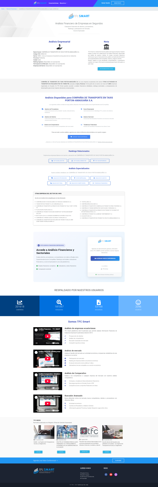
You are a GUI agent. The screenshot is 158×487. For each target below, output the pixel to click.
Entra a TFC (85, 451)
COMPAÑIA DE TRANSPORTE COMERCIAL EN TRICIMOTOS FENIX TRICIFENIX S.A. (101, 206)
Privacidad (84, 478)
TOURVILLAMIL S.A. (86, 202)
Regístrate (117, 3)
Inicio (2, 9)
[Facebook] (106, 474)
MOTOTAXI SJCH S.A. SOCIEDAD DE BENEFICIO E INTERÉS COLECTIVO (53, 215)
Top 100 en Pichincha (100, 160)
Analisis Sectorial (57, 183)
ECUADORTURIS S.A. (86, 216)
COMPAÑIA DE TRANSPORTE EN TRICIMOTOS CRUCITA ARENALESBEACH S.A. (100, 218)
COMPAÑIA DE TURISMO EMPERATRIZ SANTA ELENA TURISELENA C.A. (98, 208)
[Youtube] (110, 474)
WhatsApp (105, 269)
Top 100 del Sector (58, 160)
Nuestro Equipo (85, 475)
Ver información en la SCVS (106, 68)
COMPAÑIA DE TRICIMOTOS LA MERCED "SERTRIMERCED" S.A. (96, 214)
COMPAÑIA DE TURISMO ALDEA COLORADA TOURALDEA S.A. (51, 217)
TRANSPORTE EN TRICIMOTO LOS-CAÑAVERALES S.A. (49, 204)
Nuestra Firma (85, 473)
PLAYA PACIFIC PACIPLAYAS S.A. (44, 209)
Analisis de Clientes (101, 178)
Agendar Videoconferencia (80, 137)
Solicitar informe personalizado (105, 142)
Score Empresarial (81, 178)
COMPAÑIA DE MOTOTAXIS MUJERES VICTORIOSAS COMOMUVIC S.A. (53, 202)
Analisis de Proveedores (60, 178)
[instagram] (115, 474)
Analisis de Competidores (79, 183)
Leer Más (38, 451)
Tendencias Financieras (101, 183)
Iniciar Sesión (106, 3)
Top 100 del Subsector (80, 160)
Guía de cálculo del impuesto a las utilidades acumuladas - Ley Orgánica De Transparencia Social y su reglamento (112, 443)
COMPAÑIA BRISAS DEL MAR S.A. (89, 204)
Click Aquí (118, 460)
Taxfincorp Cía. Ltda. (83, 485)
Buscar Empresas (12, 9)
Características (54, 3)
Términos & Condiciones (87, 476)
